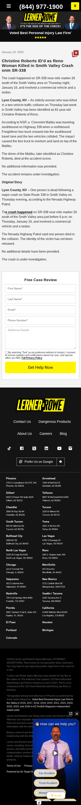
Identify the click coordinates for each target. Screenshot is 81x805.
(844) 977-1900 (41, 6)
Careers (46, 434)
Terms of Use (14, 765)
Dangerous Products (55, 422)
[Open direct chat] (71, 713)
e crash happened (19, 212)
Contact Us (22, 422)
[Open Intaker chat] (39, 803)
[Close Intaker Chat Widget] (77, 713)
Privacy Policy (31, 765)
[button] (10, 448)
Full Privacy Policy (32, 358)
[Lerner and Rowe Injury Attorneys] (40, 404)
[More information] (60, 462)
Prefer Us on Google (75, 54)
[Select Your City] (75, 6)
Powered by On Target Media (22, 771)
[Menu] (8, 6)
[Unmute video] (56, 753)
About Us (24, 434)
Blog (63, 434)
